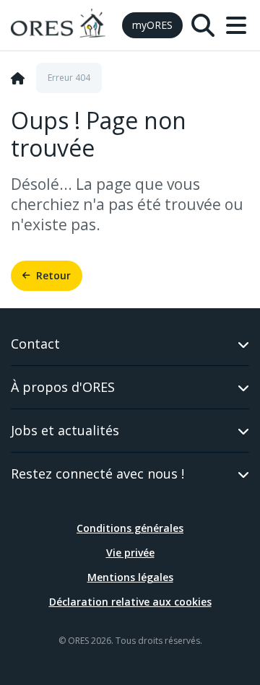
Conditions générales (130, 528)
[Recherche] (203, 25)
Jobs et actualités (65, 430)
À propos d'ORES (63, 387)
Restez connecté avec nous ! (97, 473)
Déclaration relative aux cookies (130, 601)
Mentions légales (130, 577)
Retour (53, 275)
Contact (35, 343)
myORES (152, 25)
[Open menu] (236, 25)
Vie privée (130, 552)
